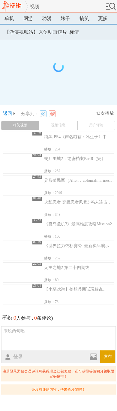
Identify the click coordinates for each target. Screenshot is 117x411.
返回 (7, 113)
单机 (9, 18)
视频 (34, 6)
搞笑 (84, 18)
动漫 (47, 18)
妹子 (65, 18)
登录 (18, 356)
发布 (108, 356)
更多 (103, 18)
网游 (28, 18)
